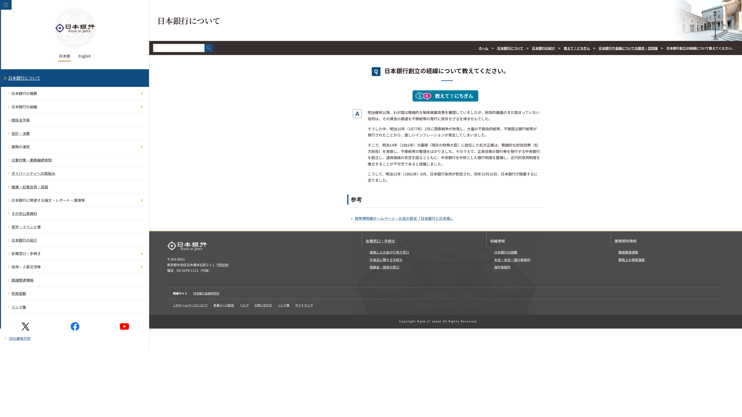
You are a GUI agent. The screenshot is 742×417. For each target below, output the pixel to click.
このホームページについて (190, 305)
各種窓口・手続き (26, 253)
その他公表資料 (24, 213)
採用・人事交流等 (26, 267)
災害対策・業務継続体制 (31, 160)
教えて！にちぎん (577, 48)
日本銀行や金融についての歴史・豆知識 (628, 48)
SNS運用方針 (20, 338)
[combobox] (179, 48)
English (84, 56)
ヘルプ (244, 305)
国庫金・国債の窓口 (384, 267)
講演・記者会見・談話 (29, 187)
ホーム (483, 48)
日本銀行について (24, 78)
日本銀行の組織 (24, 106)
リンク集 (18, 307)
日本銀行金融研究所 (206, 293)
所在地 (223, 264)
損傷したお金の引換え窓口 (389, 252)
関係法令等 (20, 120)
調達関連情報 (22, 280)
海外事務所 (502, 267)
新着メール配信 (224, 305)
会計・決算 (20, 133)
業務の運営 (20, 146)
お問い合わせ (263, 305)
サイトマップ (304, 305)
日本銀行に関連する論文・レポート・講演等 (48, 200)
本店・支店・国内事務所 (512, 259)
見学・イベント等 (26, 227)
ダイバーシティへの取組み (33, 173)
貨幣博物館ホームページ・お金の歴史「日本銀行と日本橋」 (404, 218)
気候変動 (18, 293)
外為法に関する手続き (386, 259)
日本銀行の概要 (24, 93)
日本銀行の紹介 (24, 240)
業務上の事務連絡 (631, 259)
